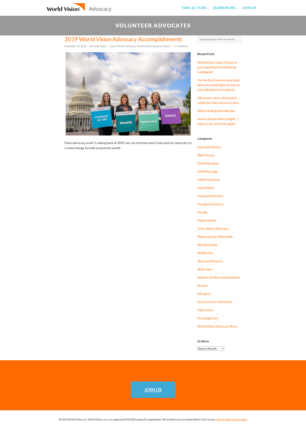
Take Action (205, 310)
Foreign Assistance (210, 204)
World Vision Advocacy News (153, 46)
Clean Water (206, 188)
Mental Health (207, 245)
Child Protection (208, 180)
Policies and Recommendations (218, 277)
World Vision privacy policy (232, 419)
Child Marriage (207, 171)
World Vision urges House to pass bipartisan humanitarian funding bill (217, 67)
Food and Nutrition (210, 196)
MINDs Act (205, 253)
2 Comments (181, 46)
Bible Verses (205, 155)
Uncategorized (207, 318)
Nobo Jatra (205, 269)
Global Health (206, 220)
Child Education (208, 163)
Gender (202, 212)
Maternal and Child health (215, 237)
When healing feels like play (216, 111)
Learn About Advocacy (123, 46)
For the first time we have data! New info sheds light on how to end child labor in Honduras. (218, 85)
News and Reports (210, 261)
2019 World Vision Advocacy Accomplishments (123, 39)
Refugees (204, 294)
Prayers (202, 285)
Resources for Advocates (214, 302)
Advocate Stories (209, 147)
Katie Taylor (100, 46)
